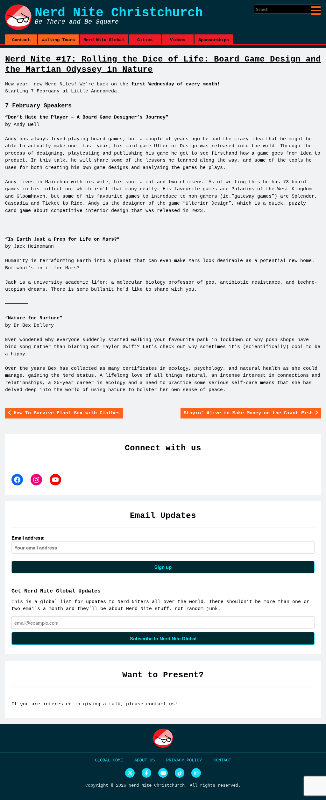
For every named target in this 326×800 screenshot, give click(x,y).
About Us (144, 760)
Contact (21, 39)
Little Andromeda (94, 91)
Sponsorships (213, 39)
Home (118, 760)
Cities (144, 39)
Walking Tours (58, 39)
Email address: (28, 537)
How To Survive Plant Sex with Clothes (67, 413)
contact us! (162, 704)
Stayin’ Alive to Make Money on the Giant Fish (248, 413)
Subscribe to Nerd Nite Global (163, 638)
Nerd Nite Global (103, 39)
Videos (177, 39)
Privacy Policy (184, 760)
